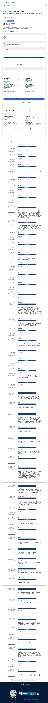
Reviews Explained (31, 686)
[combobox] (24, 5)
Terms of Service (35, 699)
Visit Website (10, 21)
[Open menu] (46, 2)
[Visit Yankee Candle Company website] (10, 17)
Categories (11, 686)
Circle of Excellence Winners (20, 686)
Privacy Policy (29, 699)
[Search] (46, 5)
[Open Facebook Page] (38, 694)
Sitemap (37, 686)
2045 (26, 679)
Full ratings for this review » (11, 151)
